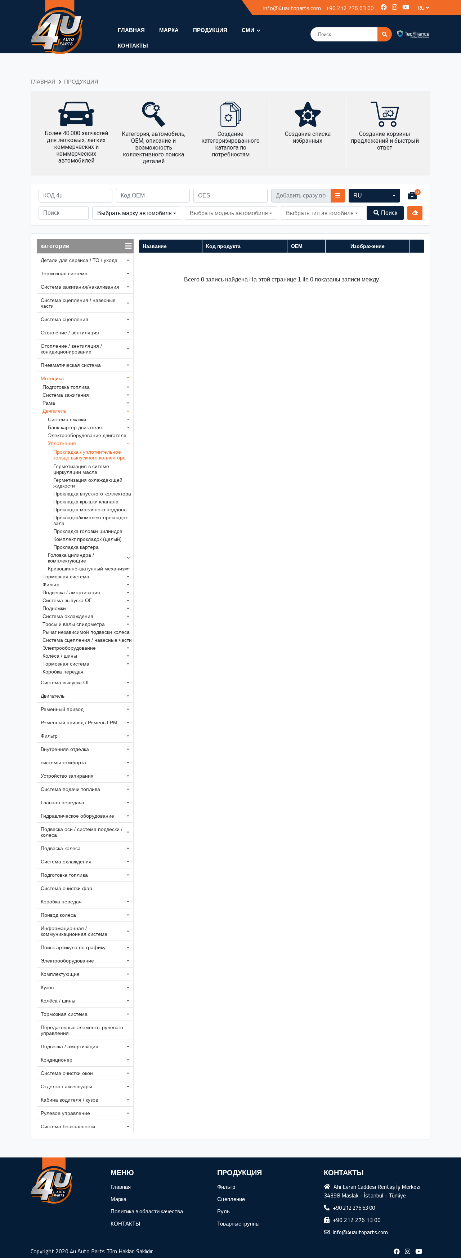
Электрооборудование (69, 648)
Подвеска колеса (61, 848)
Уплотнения (62, 443)
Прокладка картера (76, 547)
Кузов (47, 987)
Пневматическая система (71, 365)
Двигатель (54, 411)
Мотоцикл (52, 378)
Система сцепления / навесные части (78, 303)
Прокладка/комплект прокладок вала (90, 520)
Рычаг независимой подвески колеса (86, 632)
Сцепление (231, 1199)
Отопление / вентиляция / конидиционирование (71, 349)
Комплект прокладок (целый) (87, 539)
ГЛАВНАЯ (131, 30)
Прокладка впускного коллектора (92, 494)
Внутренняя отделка (65, 749)
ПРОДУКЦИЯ (210, 30)
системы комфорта (63, 762)
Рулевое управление (65, 1113)
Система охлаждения (67, 616)
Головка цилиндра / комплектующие (71, 558)
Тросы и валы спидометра (73, 624)
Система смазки (67, 419)
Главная (121, 1187)
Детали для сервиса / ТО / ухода (79, 260)
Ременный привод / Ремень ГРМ (79, 722)
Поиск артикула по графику (73, 947)
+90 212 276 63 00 (350, 8)
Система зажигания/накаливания (80, 287)
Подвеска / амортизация (71, 592)
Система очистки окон (67, 1073)
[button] (374, 196)
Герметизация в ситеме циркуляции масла (81, 469)
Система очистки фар (66, 888)
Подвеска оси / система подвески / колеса (81, 832)
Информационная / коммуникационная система (74, 931)
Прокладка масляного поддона (90, 509)
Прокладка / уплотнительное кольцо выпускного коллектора (89, 455)
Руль (223, 1211)
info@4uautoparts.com (292, 8)
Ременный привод (62, 709)
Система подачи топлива (70, 789)
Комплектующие (60, 974)
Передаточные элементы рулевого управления (82, 1030)
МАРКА (169, 30)
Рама (48, 403)
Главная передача (62, 802)
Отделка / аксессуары (66, 1086)
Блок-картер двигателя (75, 427)
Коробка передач (62, 672)
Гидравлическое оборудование (77, 816)
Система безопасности (68, 1126)
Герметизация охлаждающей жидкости (87, 483)
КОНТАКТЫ (133, 45)
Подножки (54, 608)
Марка (118, 1199)
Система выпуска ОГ (67, 600)
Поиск (389, 213)
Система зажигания (65, 395)
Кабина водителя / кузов (69, 1100)
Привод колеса (58, 915)
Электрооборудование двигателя (87, 435)
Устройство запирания (67, 776)
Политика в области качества (147, 1211)
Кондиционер (56, 1060)
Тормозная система (64, 273)
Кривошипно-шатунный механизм (88, 569)
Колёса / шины (59, 656)
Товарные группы (238, 1223)
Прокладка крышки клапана (85, 501)
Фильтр (50, 584)
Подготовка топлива (66, 387)
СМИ (248, 30)
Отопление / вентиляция (70, 332)
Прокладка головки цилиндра (87, 531)
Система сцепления (64, 319)
